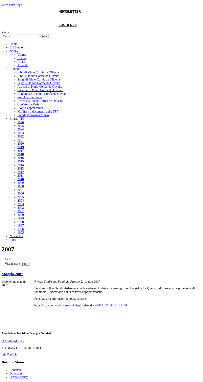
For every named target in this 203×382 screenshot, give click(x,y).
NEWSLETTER (69, 11)
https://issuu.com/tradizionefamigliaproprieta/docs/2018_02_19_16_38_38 (80, 305)
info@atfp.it (9, 354)
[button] (14, 51)
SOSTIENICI (67, 25)
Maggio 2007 (12, 274)
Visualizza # (13, 263)
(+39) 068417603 (13, 341)
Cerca (6, 32)
